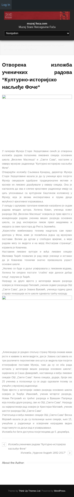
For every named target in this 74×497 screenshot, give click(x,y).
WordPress (59, 491)
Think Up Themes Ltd (29, 491)
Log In (6, 4)
